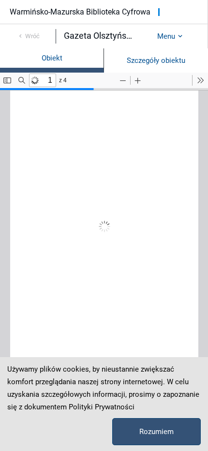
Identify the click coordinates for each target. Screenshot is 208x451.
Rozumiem (156, 431)
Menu (166, 36)
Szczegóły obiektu (156, 60)
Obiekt (52, 58)
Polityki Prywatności (101, 407)
